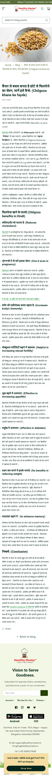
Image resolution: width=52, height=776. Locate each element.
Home (8, 65)
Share (8, 628)
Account (9, 700)
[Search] (42, 9)
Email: (12, 742)
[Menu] (3, 9)
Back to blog (27, 636)
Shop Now (26, 768)
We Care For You (24, 700)
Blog (17, 65)
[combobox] (26, 20)
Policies (39, 700)
